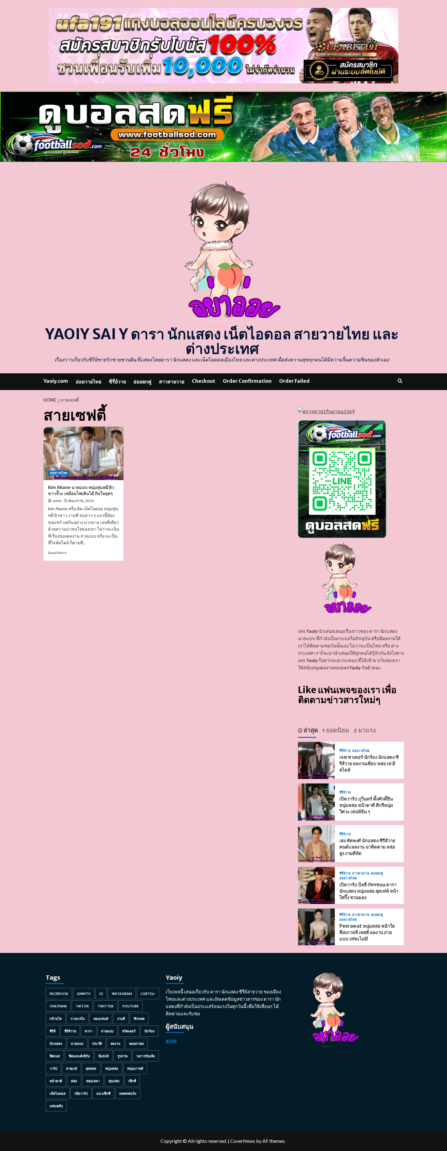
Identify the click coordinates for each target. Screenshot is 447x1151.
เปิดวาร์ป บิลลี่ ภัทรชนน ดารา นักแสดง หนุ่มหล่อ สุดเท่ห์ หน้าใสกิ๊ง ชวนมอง (368, 891)
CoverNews (242, 1141)
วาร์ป (53, 1068)
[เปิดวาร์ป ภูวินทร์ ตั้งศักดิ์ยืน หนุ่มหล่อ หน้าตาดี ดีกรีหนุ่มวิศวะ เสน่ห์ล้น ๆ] (316, 801)
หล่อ (74, 1081)
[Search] (400, 380)
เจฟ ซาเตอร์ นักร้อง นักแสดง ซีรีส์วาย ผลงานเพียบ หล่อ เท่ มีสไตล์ (369, 763)
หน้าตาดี (56, 1081)
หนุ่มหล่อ (111, 1068)
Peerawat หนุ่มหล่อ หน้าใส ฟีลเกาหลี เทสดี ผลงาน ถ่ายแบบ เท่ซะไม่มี (367, 932)
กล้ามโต (56, 1018)
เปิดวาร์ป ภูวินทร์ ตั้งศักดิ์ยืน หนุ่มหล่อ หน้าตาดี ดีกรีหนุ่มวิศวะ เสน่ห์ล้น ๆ (366, 805)
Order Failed (294, 381)
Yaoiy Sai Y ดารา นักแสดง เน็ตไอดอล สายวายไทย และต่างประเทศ (222, 341)
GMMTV (84, 994)
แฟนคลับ (56, 1106)
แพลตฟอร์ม (127, 1093)
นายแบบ (77, 1043)
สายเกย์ (71, 1068)
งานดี (121, 1018)
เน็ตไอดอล (58, 1093)
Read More (57, 552)
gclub (171, 1040)
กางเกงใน (78, 1018)
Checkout (203, 381)
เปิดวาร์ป (81, 1093)
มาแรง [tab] (366, 730)
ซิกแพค (139, 1018)
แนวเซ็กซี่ (103, 1093)
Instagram (122, 994)
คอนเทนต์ (101, 1018)
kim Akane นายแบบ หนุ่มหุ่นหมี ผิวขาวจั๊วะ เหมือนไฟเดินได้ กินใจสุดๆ (81, 490)
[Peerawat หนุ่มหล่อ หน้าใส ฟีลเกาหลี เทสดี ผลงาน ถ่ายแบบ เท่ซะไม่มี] (316, 926)
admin (57, 501)
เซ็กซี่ (132, 1081)
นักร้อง (149, 1031)
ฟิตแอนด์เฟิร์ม (79, 1056)
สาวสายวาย (171, 381)
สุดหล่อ (91, 1068)
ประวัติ (97, 1043)
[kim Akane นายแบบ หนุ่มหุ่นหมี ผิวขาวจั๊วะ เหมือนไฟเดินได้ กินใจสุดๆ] (83, 453)
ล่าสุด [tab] (310, 730)
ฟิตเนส (55, 1056)
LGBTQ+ (148, 994)
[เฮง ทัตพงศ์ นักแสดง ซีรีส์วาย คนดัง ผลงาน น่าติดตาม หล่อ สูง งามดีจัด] (316, 843)
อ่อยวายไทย (88, 381)
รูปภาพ (122, 1056)
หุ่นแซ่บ (114, 1081)
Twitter (105, 1006)
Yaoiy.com (55, 381)
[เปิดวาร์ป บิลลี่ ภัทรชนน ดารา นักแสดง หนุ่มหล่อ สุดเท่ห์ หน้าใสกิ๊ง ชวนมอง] (316, 885)
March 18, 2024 (81, 501)
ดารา (88, 1031)
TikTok (82, 1006)
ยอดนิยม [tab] (337, 730)
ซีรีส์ (53, 1031)
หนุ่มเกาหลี (135, 1068)
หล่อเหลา (93, 1081)
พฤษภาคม (136, 1043)
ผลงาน (115, 1043)
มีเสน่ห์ (104, 1056)
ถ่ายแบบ (107, 1031)
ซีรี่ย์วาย (117, 381)
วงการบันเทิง (145, 1056)
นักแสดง (56, 1043)
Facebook (59, 994)
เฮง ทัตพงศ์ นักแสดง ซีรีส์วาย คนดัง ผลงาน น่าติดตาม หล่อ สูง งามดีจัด (367, 847)
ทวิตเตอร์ (129, 1031)
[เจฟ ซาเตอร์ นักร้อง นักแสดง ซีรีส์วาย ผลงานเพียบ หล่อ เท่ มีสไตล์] (316, 759)
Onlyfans (58, 1006)
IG (101, 994)
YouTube (130, 1006)
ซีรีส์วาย (70, 1031)
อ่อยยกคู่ (142, 381)
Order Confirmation (247, 381)
